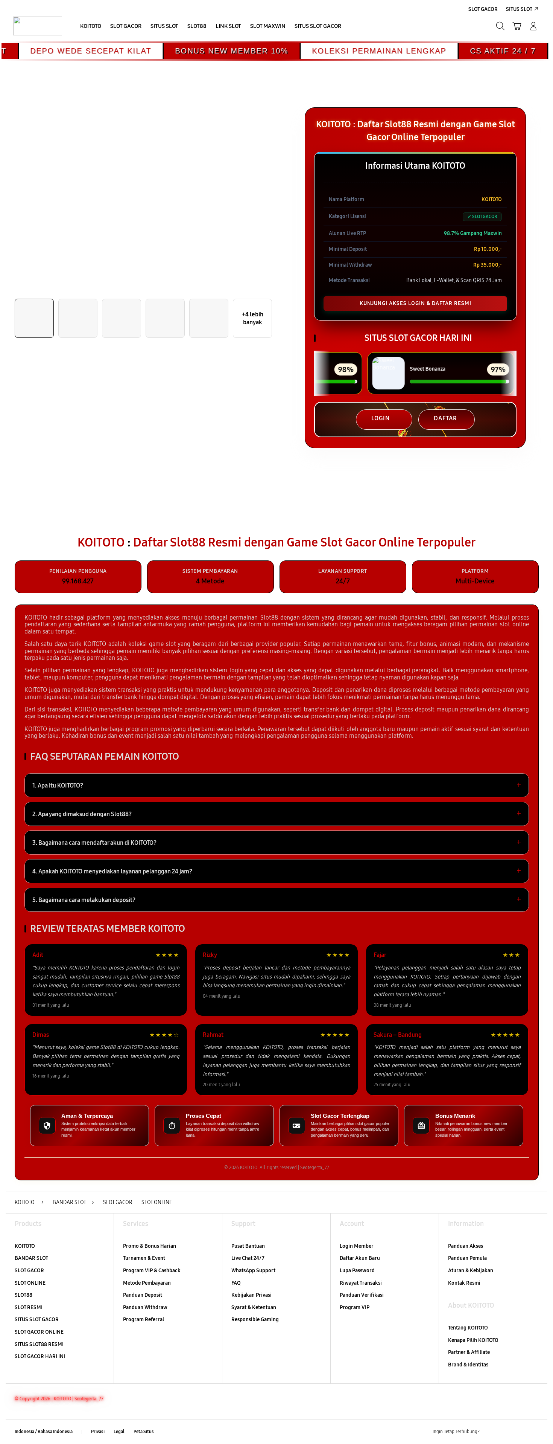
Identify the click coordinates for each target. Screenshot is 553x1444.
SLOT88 (23, 1295)
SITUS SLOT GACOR (37, 1319)
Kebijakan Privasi (251, 1295)
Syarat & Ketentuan (253, 1307)
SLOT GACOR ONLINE (39, 1332)
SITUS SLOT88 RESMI (39, 1344)
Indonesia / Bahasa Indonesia (44, 1431)
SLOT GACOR (29, 1270)
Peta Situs (144, 1431)
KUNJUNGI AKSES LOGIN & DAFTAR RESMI (415, 303)
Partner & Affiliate (469, 1352)
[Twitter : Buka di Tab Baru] (504, 1431)
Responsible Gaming (255, 1319)
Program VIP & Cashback (152, 1270)
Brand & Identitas (468, 1365)
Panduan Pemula (467, 1258)
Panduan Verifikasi (362, 1295)
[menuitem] (91, 26)
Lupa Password (357, 1270)
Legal (119, 1431)
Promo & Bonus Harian (149, 1246)
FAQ (236, 1283)
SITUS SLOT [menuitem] (519, 9)
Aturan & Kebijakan (470, 1270)
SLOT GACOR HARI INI (40, 1356)
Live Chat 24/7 (247, 1258)
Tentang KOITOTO (468, 1328)
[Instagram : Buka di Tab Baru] (519, 1431)
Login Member (357, 1246)
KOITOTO (25, 1246)
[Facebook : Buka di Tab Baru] (489, 1431)
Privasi (98, 1431)
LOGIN (380, 418)
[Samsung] (38, 26)
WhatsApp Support (253, 1270)
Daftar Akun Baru (360, 1258)
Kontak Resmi (464, 1283)
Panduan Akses (465, 1246)
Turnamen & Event (144, 1258)
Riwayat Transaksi (361, 1283)
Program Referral (143, 1319)
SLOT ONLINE (30, 1283)
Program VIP (354, 1307)
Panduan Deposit (142, 1295)
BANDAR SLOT (31, 1258)
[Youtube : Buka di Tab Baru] (533, 1431)
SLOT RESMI (29, 1307)
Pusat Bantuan (248, 1246)
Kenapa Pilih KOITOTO (473, 1340)
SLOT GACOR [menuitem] (483, 9)
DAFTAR (445, 418)
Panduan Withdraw (145, 1307)
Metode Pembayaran (147, 1283)
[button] (517, 26)
